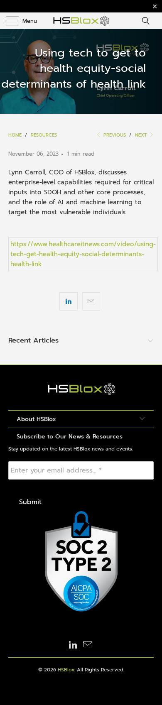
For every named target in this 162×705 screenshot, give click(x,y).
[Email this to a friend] (91, 301)
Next (141, 135)
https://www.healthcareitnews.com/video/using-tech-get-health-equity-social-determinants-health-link (83, 254)
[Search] (148, 20)
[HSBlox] (81, 20)
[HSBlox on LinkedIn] (73, 645)
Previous (114, 135)
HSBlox (66, 669)
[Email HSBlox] (88, 645)
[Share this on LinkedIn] (68, 301)
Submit (30, 502)
